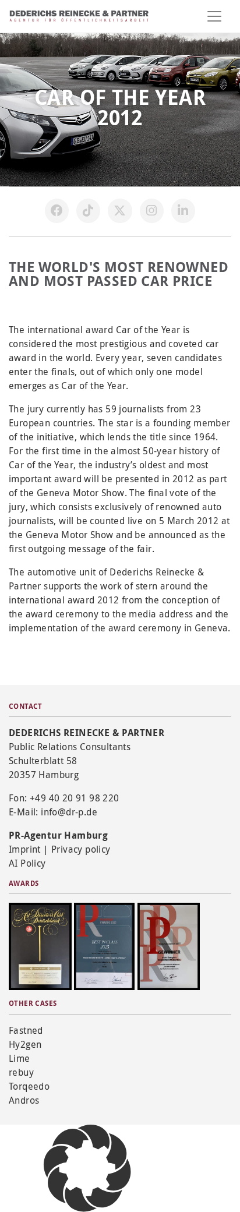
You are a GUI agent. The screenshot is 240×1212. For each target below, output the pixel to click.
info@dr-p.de (69, 811)
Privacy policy (81, 849)
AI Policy (27, 863)
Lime (19, 1058)
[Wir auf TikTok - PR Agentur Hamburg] (88, 211)
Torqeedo (29, 1086)
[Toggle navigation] (214, 16)
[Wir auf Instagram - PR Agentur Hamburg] (152, 211)
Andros (24, 1100)
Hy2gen (25, 1044)
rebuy (21, 1072)
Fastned (26, 1030)
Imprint (25, 849)
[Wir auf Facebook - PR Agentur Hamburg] (57, 211)
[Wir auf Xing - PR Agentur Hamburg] (183, 211)
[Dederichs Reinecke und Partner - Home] (79, 16)
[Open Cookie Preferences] (87, 1167)
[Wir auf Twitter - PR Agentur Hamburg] (120, 211)
